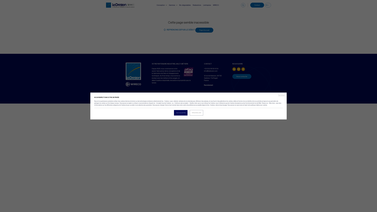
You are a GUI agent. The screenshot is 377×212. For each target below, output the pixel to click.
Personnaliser (196, 112)
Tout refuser (281, 95)
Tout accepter (180, 112)
